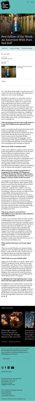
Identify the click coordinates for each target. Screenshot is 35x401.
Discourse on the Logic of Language (14, 138)
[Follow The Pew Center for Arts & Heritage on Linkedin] (8, 368)
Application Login (6, 371)
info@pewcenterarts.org (8, 384)
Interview (4, 48)
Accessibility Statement (8, 395)
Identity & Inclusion (14, 341)
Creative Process (14, 48)
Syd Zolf (3, 63)
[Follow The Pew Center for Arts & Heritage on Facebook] (5, 368)
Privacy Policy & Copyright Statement (12, 390)
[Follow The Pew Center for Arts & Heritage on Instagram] (2, 368)
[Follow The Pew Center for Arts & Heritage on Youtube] (12, 368)
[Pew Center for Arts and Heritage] (5, 5)
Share (3, 81)
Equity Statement (6, 392)
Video (5, 341)
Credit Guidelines (6, 394)
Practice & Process (27, 48)
